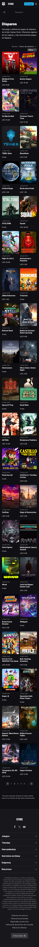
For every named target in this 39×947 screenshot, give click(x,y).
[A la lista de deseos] (16, 54)
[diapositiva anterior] (7, 783)
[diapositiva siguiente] (31, 783)
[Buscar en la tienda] (4, 12)
